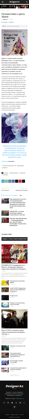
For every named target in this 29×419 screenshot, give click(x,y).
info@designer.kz (19, 398)
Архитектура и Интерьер (5, 202)
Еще (21, 195)
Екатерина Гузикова (13, 26)
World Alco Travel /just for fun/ (18, 346)
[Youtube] (14, 406)
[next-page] (5, 229)
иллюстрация (5, 174)
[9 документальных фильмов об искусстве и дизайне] (5, 369)
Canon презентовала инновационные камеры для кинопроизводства (17, 355)
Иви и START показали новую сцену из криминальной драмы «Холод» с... (13, 332)
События (8, 10)
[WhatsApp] (6, 181)
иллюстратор (22, 172)
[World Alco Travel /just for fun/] (5, 347)
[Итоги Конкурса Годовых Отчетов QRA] (5, 362)
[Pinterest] (20, 181)
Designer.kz (5, 19)
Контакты (22, 414)
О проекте (7, 414)
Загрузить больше (14, 375)
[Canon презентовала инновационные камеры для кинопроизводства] (5, 355)
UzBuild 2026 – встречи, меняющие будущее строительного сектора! (17, 213)
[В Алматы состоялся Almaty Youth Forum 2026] (5, 304)
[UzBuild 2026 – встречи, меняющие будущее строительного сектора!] (5, 213)
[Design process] (5, 297)
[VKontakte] (20, 402)
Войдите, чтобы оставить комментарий (14, 239)
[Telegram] (2, 181)
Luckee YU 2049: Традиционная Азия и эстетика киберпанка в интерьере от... (18, 290)
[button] (2, 2)
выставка (6, 172)
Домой (2, 10)
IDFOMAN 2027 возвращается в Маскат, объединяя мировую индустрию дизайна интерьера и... (14, 267)
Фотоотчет (4, 161)
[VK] (9, 181)
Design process (14, 295)
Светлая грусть (5, 190)
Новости (3, 222)
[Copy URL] (23, 181)
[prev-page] (2, 229)
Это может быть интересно (10, 195)
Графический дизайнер (22, 190)
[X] (16, 181)
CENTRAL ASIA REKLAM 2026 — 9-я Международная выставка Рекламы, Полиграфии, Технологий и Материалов (18, 222)
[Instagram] (8, 402)
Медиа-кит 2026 (14, 414)
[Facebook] (13, 181)
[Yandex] (24, 402)
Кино (3, 327)
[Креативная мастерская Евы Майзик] (5, 282)
